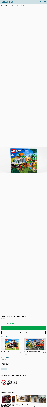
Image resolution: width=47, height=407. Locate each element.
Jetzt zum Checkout (23, 332)
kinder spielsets (15, 375)
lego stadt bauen (24, 375)
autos (5, 375)
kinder (9, 375)
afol (2, 375)
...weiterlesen (4, 368)
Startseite (3, 5)
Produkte (8, 5)
